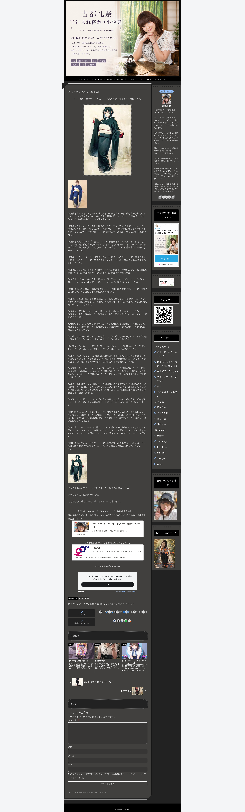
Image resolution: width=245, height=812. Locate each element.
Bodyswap (160, 430)
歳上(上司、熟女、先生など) (167, 354)
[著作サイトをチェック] (114, 621)
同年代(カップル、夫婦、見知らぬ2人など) (167, 364)
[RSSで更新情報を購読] (129, 621)
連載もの (161, 424)
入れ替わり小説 (162, 347)
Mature (160, 436)
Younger (161, 458)
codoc (134, 591)
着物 (87, 598)
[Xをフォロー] (118, 621)
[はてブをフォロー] (122, 621)
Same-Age (162, 441)
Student (160, 453)
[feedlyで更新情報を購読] (125, 621)
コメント (73, 720)
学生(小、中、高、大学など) (167, 379)
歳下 (159, 386)
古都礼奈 (123, 591)
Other (159, 464)
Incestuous (162, 447)
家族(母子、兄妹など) (167, 371)
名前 (70, 747)
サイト (71, 765)
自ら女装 (161, 418)
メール (71, 756)
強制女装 (161, 407)
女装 (82, 598)
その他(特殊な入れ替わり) (167, 394)
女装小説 (159, 401)
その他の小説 (73, 598)
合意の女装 (162, 413)
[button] (135, 612)
